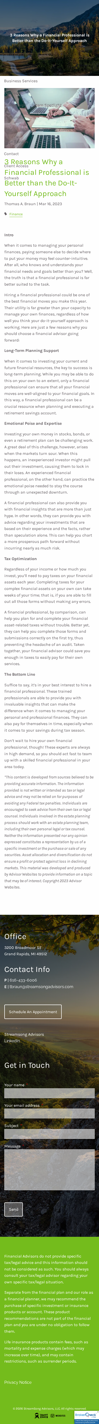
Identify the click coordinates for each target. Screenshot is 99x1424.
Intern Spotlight (47, 105)
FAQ (23, 129)
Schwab (11, 178)
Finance (16, 214)
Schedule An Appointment (33, 1011)
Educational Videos (53, 129)
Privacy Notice (17, 1382)
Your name (34, 1084)
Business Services (21, 80)
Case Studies (16, 141)
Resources (13, 117)
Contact (11, 153)
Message (32, 1146)
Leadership (14, 105)
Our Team (13, 93)
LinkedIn (12, 1040)
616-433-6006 (23, 980)
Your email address (41, 1105)
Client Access (16, 165)
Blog (8, 129)
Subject (31, 1125)
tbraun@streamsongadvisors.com (41, 986)
